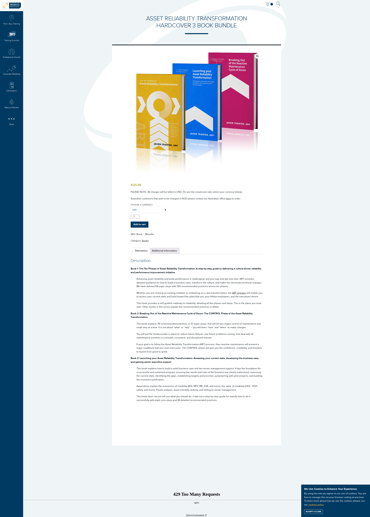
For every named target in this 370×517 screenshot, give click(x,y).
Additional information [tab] (164, 250)
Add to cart (139, 224)
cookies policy (316, 504)
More (11, 124)
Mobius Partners (12, 108)
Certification (11, 91)
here (228, 198)
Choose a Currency (142, 205)
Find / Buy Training (11, 24)
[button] (257, 56)
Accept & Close (313, 511)
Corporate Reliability (11, 74)
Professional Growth (11, 57)
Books (145, 240)
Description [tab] (141, 250)
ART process (239, 293)
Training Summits (11, 41)
